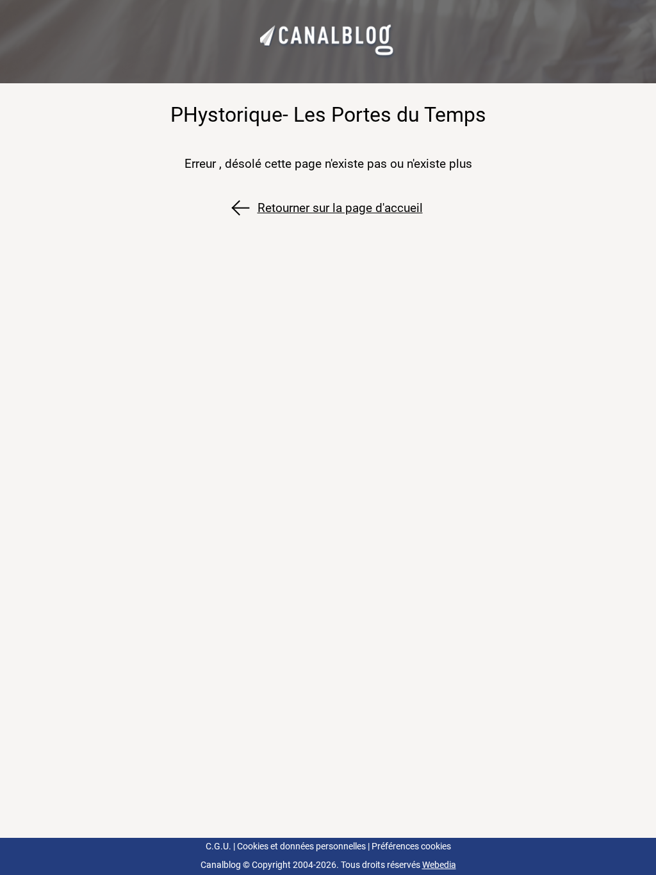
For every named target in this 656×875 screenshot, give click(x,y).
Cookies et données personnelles (301, 846)
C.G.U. (218, 846)
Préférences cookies (411, 846)
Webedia (439, 865)
